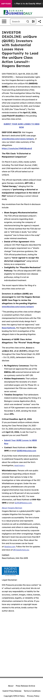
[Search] (28, 21)
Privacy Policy (33, 696)
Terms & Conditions (32, 691)
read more (19, 465)
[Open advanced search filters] (33, 21)
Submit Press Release (12, 691)
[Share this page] (39, 21)
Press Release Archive (25, 686)
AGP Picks (6, 4)
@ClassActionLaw (21, 550)
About (10, 686)
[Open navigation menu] (4, 21)
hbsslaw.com (9, 546)
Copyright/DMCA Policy (14, 696)
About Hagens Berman (12, 508)
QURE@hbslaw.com (23, 503)
